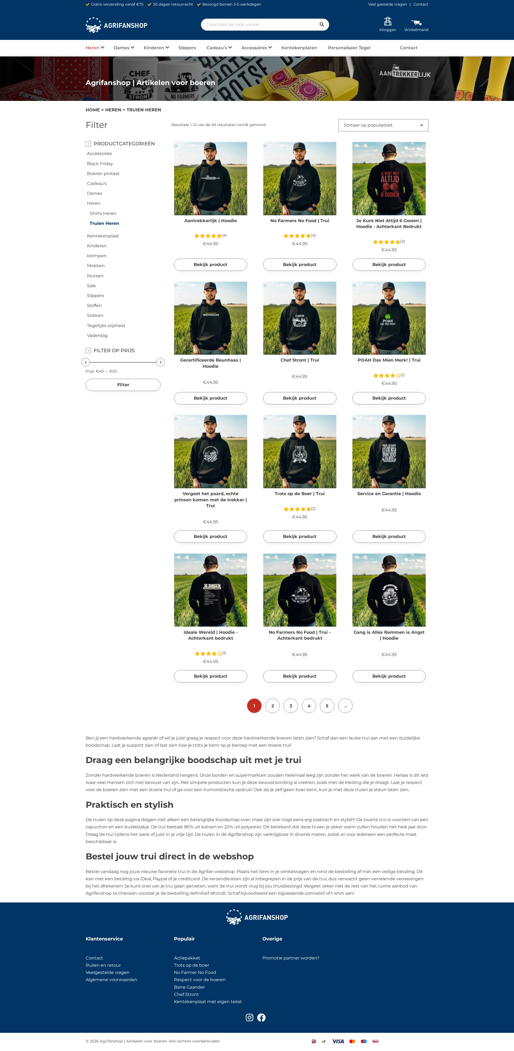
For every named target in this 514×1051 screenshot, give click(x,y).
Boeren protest (103, 173)
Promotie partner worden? (290, 958)
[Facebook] (261, 1017)
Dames (121, 47)
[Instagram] (249, 1017)
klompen (97, 255)
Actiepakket (187, 958)
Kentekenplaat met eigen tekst (208, 1001)
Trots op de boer (192, 965)
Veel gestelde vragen (387, 4)
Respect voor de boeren (200, 979)
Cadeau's (97, 183)
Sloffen (94, 305)
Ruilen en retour (103, 965)
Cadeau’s (217, 47)
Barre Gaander (189, 987)
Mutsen (95, 275)
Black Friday (100, 163)
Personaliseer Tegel (349, 47)
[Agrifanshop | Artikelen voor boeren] (116, 25)
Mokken (96, 265)
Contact (420, 4)
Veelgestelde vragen (108, 972)
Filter (123, 384)
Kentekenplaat (103, 235)
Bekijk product (210, 264)
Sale (91, 285)
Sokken (95, 315)
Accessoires (254, 47)
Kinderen (154, 47)
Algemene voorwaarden (111, 979)
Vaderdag (97, 335)
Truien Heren (104, 223)
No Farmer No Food (195, 972)
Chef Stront (186, 994)
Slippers (187, 47)
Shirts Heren (103, 213)
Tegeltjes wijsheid (106, 325)
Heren (92, 47)
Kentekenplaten (299, 47)
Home (93, 109)
